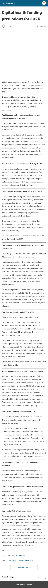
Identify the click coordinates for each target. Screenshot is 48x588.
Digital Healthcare (18, 556)
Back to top (42, 578)
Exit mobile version (24, 584)
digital (9, 560)
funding (15, 560)
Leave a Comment (24, 568)
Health (21, 560)
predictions (29, 560)
